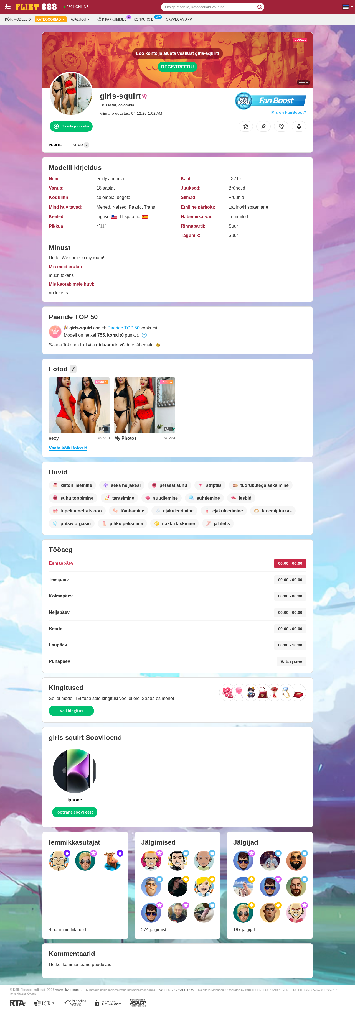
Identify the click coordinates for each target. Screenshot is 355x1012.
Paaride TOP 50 (124, 328)
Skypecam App (179, 19)
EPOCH (161, 989)
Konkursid (144, 19)
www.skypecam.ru (69, 989)
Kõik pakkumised (112, 19)
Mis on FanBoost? (288, 112)
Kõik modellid (18, 19)
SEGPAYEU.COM (182, 989)
